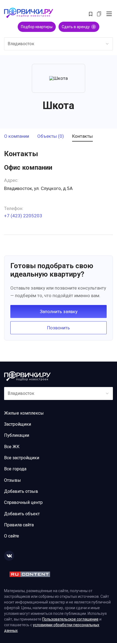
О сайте (11, 536)
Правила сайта (19, 524)
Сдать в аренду (78, 27)
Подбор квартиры (37, 27)
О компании (16, 136)
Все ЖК (12, 446)
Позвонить (58, 327)
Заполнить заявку (59, 311)
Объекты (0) (50, 136)
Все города (15, 468)
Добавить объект (22, 513)
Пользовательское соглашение (70, 619)
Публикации (16, 435)
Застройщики (17, 424)
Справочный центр (23, 502)
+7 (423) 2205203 (23, 216)
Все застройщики (21, 457)
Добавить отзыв (21, 491)
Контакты (82, 136)
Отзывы (12, 480)
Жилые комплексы (24, 413)
